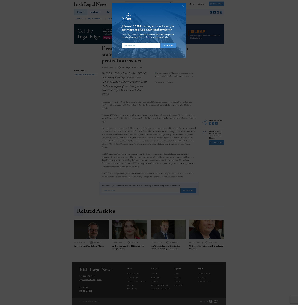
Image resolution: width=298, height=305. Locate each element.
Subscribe (168, 45)
